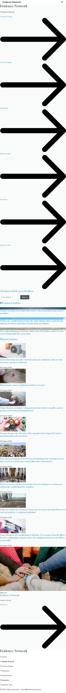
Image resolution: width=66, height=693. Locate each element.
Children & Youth (8, 662)
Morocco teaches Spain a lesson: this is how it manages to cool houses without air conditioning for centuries (31, 485)
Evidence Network (12, 2)
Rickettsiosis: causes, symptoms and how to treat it (22, 385)
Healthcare (5, 671)
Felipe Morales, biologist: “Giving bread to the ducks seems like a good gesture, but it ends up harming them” (31, 409)
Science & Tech (7, 685)
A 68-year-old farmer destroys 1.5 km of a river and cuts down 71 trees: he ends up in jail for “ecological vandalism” (33, 511)
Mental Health (7, 675)
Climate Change (5, 308)
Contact (4, 657)
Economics (5, 680)
